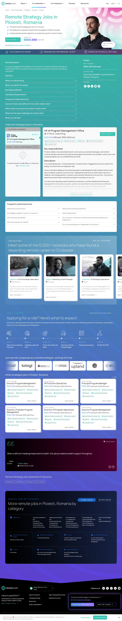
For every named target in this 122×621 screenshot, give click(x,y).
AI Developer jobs (53, 523)
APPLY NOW (11, 40)
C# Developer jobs (70, 517)
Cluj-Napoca (19, 482)
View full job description (81, 194)
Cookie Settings (86, 617)
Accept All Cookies (100, 617)
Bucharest (9, 482)
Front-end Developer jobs (72, 525)
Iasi (36, 482)
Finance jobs (13, 552)
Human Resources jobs (97, 538)
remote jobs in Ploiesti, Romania (20, 45)
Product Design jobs (38, 525)
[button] (41, 62)
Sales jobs (66, 554)
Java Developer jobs (87, 517)
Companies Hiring (34, 598)
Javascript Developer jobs (88, 519)
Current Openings (16, 10)
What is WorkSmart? (35, 604)
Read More (9, 75)
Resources (85, 3)
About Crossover (34, 595)
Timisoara (29, 482)
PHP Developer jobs (87, 521)
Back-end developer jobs (55, 527)
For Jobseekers (38, 3)
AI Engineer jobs (53, 525)
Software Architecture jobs (17, 540)
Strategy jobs (94, 541)
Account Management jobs (71, 552)
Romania (34, 10)
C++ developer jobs (70, 519)
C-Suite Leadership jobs (43, 538)
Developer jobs (69, 521)
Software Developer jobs (105, 521)
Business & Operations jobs (98, 540)
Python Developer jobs (88, 523)
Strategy (27, 10)
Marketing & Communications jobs (73, 556)
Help (107, 3)
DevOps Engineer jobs (71, 523)
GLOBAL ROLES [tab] (87, 500)
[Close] (119, 617)
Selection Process (55, 598)
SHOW (35, 147)
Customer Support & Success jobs (72, 538)
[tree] (33, 215)
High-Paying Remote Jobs (57, 595)
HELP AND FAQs (8, 603)
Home (7, 10)
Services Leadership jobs (70, 540)
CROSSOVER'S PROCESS (100, 313)
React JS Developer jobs (88, 525)
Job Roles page (23, 166)
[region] (61, 617)
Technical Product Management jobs (46, 552)
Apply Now (106, 134)
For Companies (56, 3)
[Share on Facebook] (88, 86)
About (23, 3)
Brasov (42, 482)
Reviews (72, 3)
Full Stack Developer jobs (72, 527)
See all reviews (102, 241)
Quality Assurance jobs (39, 527)
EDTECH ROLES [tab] (105, 500)
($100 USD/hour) (68, 137)
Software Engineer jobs (55, 521)
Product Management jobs (44, 554)
